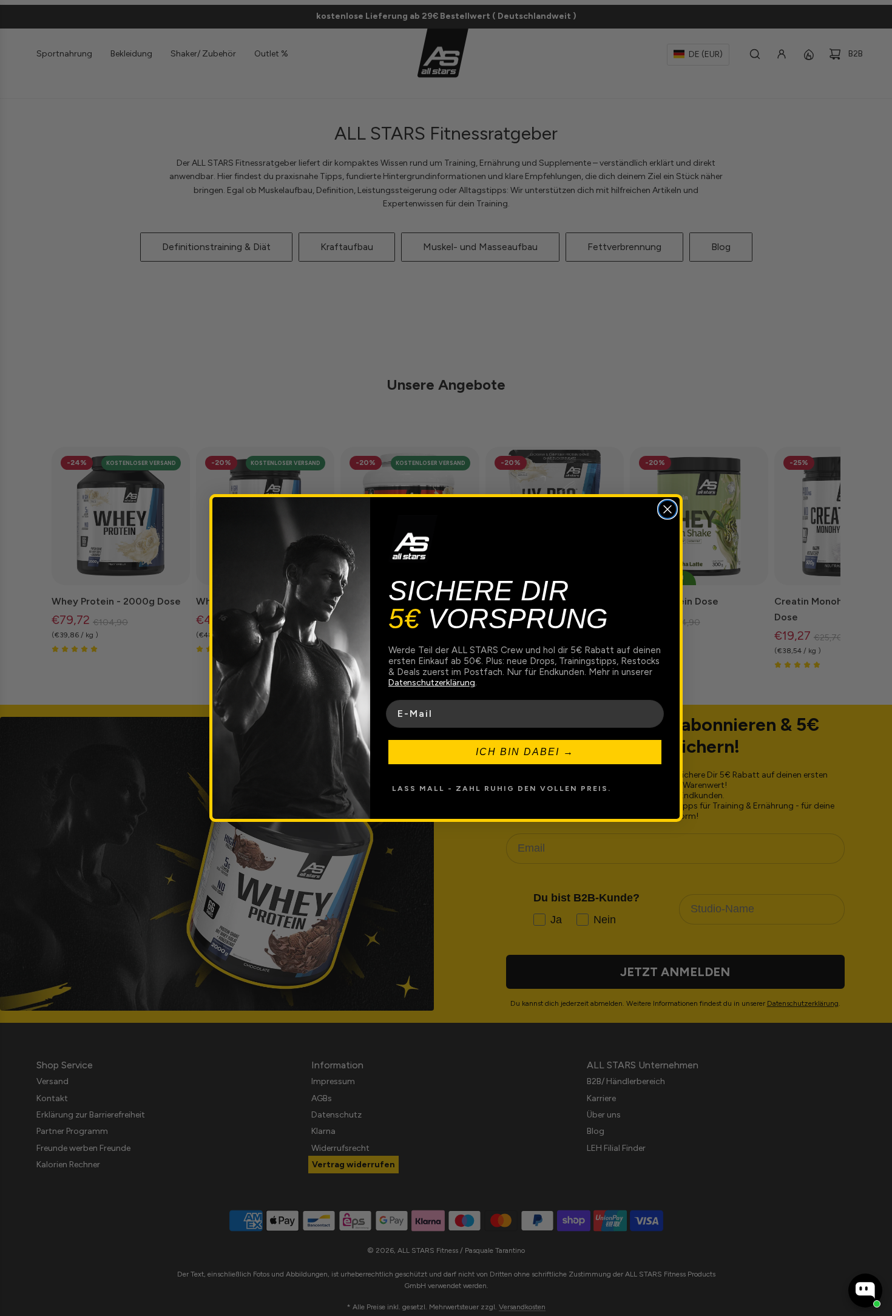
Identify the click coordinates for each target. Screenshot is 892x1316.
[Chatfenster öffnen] (865, 1291)
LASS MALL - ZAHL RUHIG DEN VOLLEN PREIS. (501, 788)
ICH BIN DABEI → (525, 752)
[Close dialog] (667, 509)
